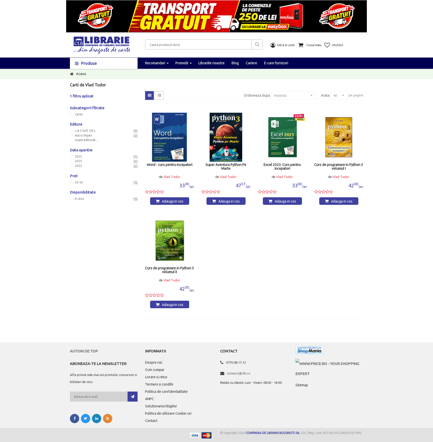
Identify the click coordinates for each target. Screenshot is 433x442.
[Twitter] (85, 418)
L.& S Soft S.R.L (85, 130)
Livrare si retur (156, 377)
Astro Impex (83, 135)
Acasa (81, 74)
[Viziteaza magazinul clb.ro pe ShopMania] (309, 351)
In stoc (79, 198)
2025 (78, 156)
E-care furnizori (276, 63)
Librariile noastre (211, 63)
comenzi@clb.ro (238, 373)
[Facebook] (74, 418)
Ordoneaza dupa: (257, 95)
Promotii (181, 63)
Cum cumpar (154, 370)
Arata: (325, 95)
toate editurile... (86, 140)
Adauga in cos (172, 201)
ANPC (149, 399)
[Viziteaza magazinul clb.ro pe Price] (329, 363)
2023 (78, 161)
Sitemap (301, 385)
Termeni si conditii (159, 384)
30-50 (79, 182)
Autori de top (84, 351)
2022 (78, 165)
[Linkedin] (96, 418)
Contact (151, 421)
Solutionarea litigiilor (161, 406)
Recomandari (155, 63)
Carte (79, 114)
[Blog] (107, 418)
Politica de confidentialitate (166, 392)
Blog (235, 63)
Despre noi (153, 362)
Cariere (251, 63)
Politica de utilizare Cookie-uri (168, 413)
